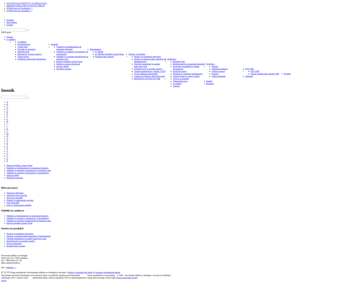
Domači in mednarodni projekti (20, 200)
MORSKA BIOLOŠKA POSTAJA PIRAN (26, 6)
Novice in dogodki (15, 198)
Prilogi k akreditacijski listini (80, 272)
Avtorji (135, 278)
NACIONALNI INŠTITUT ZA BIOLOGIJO (27, 3)
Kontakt (10, 20)
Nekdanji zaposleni (15, 178)
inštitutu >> (11, 267)
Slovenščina (12, 22)
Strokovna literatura (15, 193)
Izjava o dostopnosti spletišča (19, 205)
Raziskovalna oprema (16, 246)
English (10, 25)
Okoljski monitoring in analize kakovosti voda (26, 238)
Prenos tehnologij (14, 243)
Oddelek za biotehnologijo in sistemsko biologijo (28, 168)
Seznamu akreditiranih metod (107, 272)
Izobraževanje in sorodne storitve (21, 241)
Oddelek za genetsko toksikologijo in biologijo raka (29, 170)
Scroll (3, 280)
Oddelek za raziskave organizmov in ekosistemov (28, 173)
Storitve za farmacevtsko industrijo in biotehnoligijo (29, 236)
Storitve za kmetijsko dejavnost (20, 234)
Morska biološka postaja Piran (19, 165)
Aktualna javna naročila (17, 195)
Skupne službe (13, 175)
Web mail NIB (13, 203)
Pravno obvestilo (124, 278)
